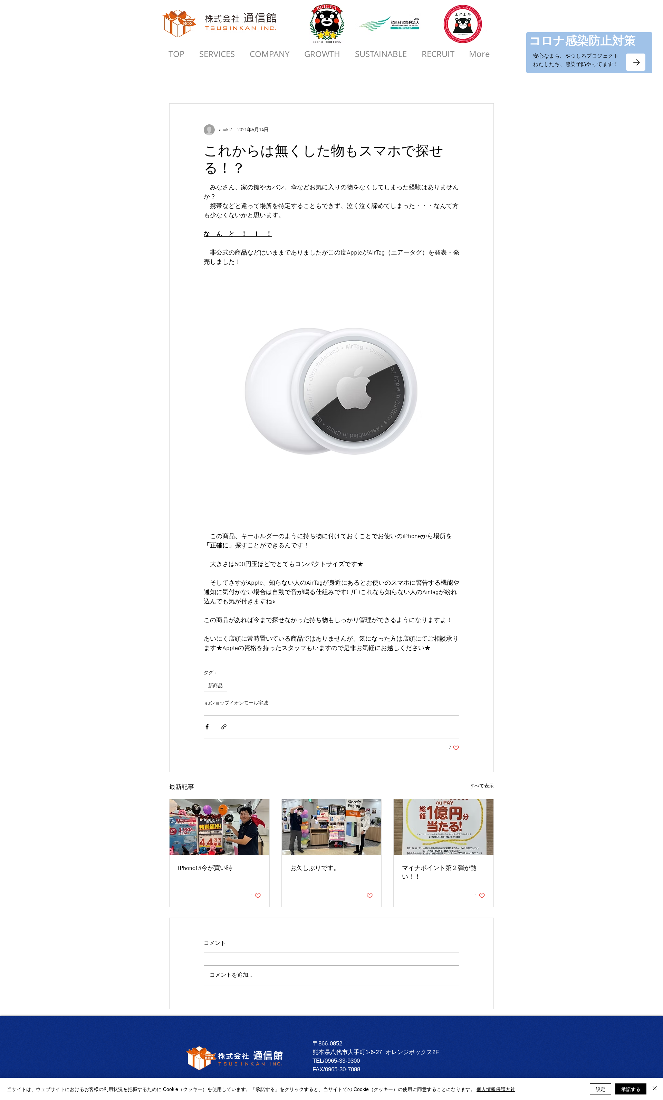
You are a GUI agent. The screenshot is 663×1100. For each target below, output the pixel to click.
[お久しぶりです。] (332, 827)
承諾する (631, 1088)
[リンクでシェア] (224, 727)
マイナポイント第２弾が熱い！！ (439, 871)
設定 (600, 1088)
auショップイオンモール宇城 (236, 703)
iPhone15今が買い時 (205, 867)
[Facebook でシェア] (207, 727)
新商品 (215, 686)
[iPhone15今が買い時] (219, 827)
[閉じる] (655, 1088)
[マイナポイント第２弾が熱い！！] (443, 827)
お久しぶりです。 (315, 867)
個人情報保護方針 (496, 1088)
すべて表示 (482, 786)
